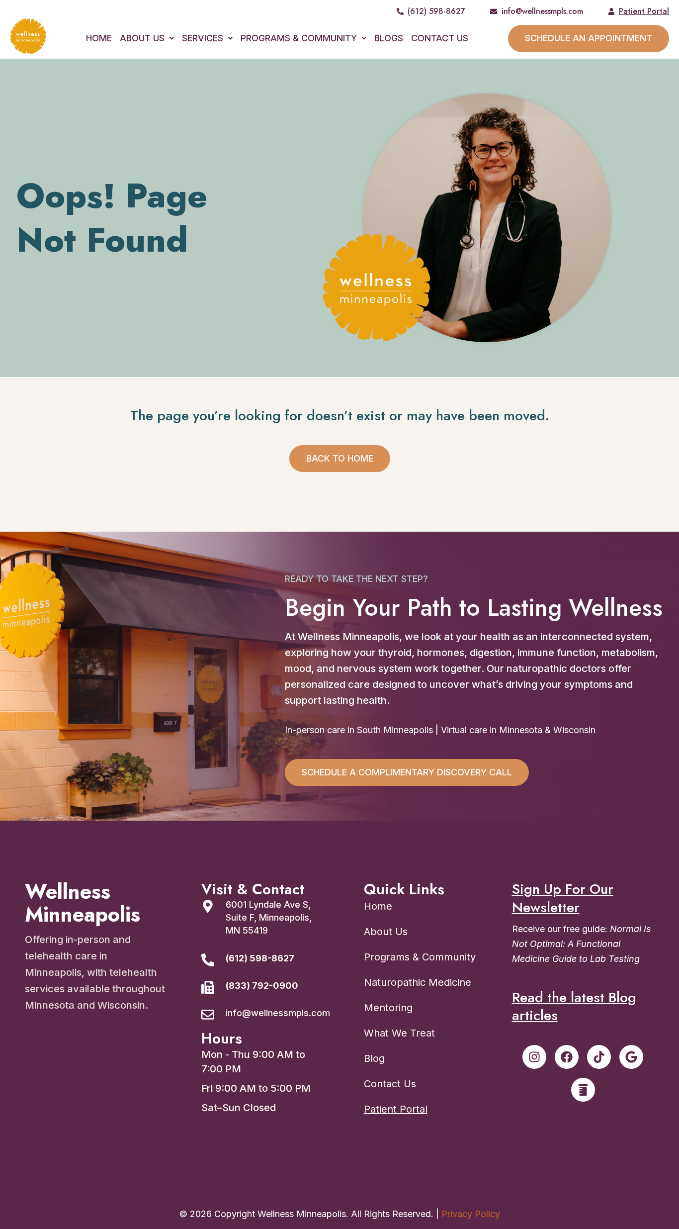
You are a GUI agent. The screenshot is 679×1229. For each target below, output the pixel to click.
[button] (147, 38)
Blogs (388, 38)
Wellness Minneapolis (82, 903)
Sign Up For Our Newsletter (562, 898)
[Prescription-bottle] (583, 1090)
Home (99, 38)
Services (202, 38)
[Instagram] (534, 1057)
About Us (142, 38)
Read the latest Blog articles (574, 1006)
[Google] (631, 1057)
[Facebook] (567, 1057)
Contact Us (439, 38)
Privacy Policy (470, 1214)
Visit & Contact (253, 889)
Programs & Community (299, 38)
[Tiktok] (599, 1057)
